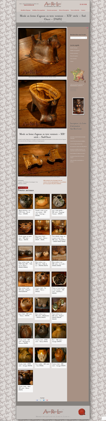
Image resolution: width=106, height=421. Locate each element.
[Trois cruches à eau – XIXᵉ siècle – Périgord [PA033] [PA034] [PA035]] (59, 305)
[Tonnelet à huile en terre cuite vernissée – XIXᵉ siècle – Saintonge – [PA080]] (42, 201)
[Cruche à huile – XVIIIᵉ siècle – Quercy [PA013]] (42, 330)
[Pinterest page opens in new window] (84, 4)
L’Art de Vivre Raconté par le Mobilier (77, 141)
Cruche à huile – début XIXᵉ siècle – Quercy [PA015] (24, 388)
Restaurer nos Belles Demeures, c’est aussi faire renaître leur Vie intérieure (78, 150)
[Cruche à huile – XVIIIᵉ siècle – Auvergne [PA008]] (25, 355)
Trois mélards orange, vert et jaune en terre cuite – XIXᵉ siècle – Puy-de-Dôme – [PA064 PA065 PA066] (59, 238)
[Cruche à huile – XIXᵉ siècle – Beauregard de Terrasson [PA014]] (25, 330)
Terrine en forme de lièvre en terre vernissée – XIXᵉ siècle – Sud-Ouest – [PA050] (58, 290)
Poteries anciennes (74, 53)
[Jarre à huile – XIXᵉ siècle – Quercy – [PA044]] (25, 305)
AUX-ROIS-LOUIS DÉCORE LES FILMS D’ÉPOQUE (77, 137)
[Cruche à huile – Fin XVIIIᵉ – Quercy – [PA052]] (42, 279)
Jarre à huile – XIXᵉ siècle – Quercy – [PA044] (25, 315)
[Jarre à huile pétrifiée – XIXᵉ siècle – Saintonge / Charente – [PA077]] (59, 201)
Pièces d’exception (74, 56)
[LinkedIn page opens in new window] (82, 4)
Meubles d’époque (73, 47)
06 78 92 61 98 (55, 182)
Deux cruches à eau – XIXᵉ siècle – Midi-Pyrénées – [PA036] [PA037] (42, 315)
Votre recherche (73, 58)
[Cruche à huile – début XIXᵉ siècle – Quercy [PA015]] (25, 377)
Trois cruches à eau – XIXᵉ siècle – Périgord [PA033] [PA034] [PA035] (57, 316)
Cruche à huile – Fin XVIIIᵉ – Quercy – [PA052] (40, 289)
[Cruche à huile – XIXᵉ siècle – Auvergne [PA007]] (59, 355)
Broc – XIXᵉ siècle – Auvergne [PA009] (57, 340)
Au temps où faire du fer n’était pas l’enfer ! (77, 157)
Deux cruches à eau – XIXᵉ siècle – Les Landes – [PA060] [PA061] (59, 263)
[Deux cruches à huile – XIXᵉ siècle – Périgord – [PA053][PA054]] (25, 279)
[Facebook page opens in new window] (80, 4)
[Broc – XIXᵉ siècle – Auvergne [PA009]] (59, 330)
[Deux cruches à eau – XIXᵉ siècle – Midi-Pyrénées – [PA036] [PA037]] (42, 305)
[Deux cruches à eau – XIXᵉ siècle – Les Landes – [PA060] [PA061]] (59, 253)
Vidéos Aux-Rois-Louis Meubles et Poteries (77, 161)
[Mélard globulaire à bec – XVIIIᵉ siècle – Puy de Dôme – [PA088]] (25, 201)
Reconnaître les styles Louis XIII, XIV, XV (78, 146)
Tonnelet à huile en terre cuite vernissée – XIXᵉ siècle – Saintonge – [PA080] (41, 213)
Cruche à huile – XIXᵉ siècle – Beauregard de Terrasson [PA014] (24, 341)
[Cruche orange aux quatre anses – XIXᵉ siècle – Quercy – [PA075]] (25, 227)
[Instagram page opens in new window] (86, 4)
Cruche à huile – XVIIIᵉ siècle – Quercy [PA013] (41, 340)
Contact (71, 61)
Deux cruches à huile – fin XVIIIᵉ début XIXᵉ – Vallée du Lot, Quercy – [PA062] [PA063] (25, 264)
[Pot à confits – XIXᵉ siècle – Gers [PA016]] (42, 355)
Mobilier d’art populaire (75, 50)
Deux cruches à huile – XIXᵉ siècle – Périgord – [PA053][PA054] (25, 289)
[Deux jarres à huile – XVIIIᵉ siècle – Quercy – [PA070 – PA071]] (42, 227)
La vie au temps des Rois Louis (76, 143)
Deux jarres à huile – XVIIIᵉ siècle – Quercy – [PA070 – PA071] (41, 238)
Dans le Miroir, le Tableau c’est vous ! (77, 153)
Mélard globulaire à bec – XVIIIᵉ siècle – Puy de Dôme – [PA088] (25, 212)
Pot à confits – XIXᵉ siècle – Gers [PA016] (42, 365)
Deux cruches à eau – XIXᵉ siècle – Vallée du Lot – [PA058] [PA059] (41, 263)
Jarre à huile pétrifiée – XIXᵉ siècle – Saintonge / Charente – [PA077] (58, 212)
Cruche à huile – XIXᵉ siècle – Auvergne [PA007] (58, 365)
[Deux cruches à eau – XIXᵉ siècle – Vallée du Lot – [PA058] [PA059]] (42, 253)
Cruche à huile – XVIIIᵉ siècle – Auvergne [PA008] (25, 365)
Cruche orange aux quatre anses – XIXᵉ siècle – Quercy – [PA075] (25, 238)
